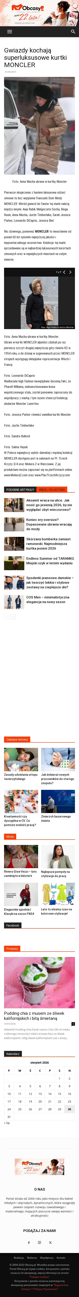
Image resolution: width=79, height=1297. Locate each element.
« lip (7, 1123)
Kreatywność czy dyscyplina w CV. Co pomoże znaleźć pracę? (20, 821)
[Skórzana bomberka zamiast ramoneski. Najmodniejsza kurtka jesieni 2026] (14, 544)
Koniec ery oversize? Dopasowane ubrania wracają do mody (49, 524)
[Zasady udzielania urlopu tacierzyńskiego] (21, 759)
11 (19, 1094)
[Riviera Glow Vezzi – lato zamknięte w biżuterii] (21, 856)
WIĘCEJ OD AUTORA (52, 489)
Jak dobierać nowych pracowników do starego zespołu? (57, 779)
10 (9, 1094)
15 (59, 1094)
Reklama (32, 1257)
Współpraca (46, 1257)
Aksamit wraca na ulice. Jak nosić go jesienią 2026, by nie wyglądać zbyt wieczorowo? (49, 505)
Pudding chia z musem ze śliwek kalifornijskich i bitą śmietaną (34, 1016)
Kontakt (61, 1257)
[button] (9, 31)
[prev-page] (6, 616)
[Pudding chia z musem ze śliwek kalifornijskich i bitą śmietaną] (39, 982)
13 (40, 1094)
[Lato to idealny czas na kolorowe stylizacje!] (58, 894)
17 (9, 1101)
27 (40, 1109)
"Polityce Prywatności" (45, 1289)
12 (30, 1094)
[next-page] (13, 616)
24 (9, 1109)
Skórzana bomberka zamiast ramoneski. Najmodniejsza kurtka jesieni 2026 (48, 543)
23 (69, 1101)
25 (19, 1109)
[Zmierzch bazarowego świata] (58, 801)
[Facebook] (29, 1243)
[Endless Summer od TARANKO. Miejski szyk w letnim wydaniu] (14, 563)
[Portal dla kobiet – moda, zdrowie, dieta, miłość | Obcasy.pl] (39, 13)
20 (40, 1101)
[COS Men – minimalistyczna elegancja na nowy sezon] (14, 602)
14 (49, 1094)
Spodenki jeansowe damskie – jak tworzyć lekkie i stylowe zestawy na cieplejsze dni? (50, 582)
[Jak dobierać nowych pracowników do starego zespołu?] (58, 759)
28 (49, 1109)
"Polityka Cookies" (39, 1277)
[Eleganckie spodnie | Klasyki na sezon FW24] (21, 894)
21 (49, 1101)
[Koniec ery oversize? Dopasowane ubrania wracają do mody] (14, 524)
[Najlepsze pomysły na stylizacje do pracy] (58, 856)
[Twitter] (50, 1243)
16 (69, 1094)
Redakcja (19, 1257)
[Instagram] (39, 1243)
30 (69, 1109)
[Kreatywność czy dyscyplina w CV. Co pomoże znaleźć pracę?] (21, 801)
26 (30, 1109)
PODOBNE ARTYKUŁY (20, 489)
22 (59, 1101)
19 (30, 1101)
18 (19, 1101)
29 (59, 1109)
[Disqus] (39, 680)
